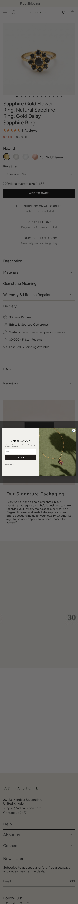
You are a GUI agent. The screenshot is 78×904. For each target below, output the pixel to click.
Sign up (20, 457)
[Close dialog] (73, 430)
